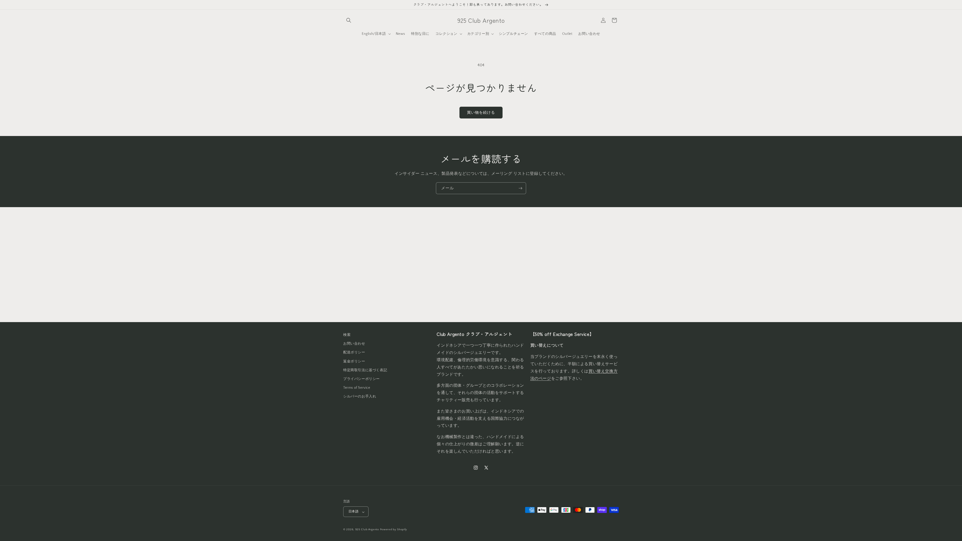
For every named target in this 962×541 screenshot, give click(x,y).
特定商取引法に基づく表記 (365, 370)
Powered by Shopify (393, 529)
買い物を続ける (481, 112)
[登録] (520, 188)
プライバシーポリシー (361, 379)
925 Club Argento (367, 529)
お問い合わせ (354, 344)
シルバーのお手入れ (359, 396)
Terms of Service (356, 388)
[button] (348, 20)
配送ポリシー (354, 352)
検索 (346, 335)
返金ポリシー (354, 361)
